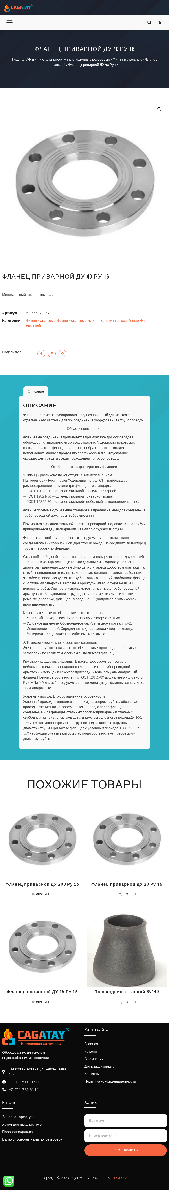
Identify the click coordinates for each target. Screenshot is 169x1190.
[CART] (160, 22)
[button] (9, 22)
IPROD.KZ (119, 1177)
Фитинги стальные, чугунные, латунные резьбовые (69, 59)
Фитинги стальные (127, 59)
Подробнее (42, 894)
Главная (19, 59)
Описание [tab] (36, 391)
